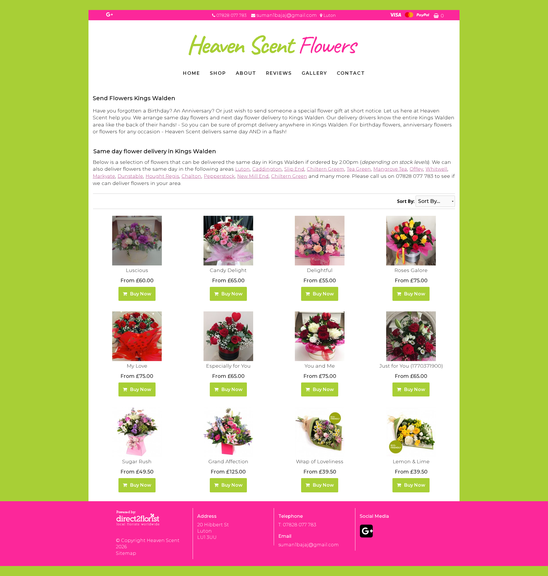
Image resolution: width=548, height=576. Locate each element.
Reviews (279, 73)
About (246, 73)
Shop (218, 73)
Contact (351, 73)
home (191, 73)
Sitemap (126, 553)
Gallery (314, 73)
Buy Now (139, 294)
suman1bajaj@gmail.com (287, 15)
